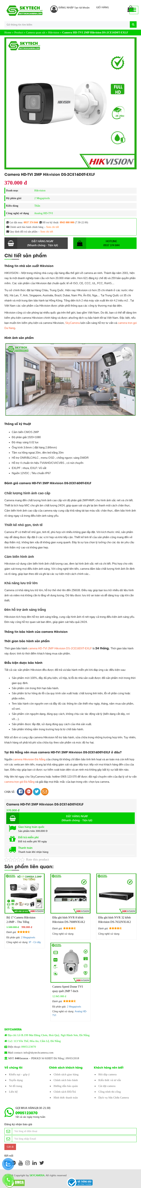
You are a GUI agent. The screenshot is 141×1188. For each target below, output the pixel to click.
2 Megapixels (42, 198)
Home (7, 32)
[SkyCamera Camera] (24, 11)
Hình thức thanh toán (66, 1097)
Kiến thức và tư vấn (109, 1080)
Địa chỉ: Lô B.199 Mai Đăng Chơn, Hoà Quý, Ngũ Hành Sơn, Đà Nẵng (49, 1035)
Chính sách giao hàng (66, 1074)
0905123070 (28, 1046)
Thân (37, 205)
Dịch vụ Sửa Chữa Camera (113, 1097)
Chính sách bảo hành (66, 1080)
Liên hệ (13, 1091)
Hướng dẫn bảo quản (66, 1086)
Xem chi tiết (52, 227)
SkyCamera (72, 322)
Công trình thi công (109, 1091)
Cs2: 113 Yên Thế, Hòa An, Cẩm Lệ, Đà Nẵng (34, 1041)
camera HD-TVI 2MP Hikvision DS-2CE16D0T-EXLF (60, 648)
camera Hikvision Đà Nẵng (29, 759)
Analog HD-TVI (43, 213)
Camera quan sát (35, 32)
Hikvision (53, 32)
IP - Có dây (35, 942)
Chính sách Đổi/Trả (65, 1091)
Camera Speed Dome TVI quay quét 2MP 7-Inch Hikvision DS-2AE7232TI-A (69, 991)
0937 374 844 (31, 222)
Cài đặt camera (106, 1086)
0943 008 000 (67, 222)
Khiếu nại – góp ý (19, 1074)
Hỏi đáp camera (107, 1074)
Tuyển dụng (16, 1080)
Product (18, 32)
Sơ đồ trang (15, 1086)
